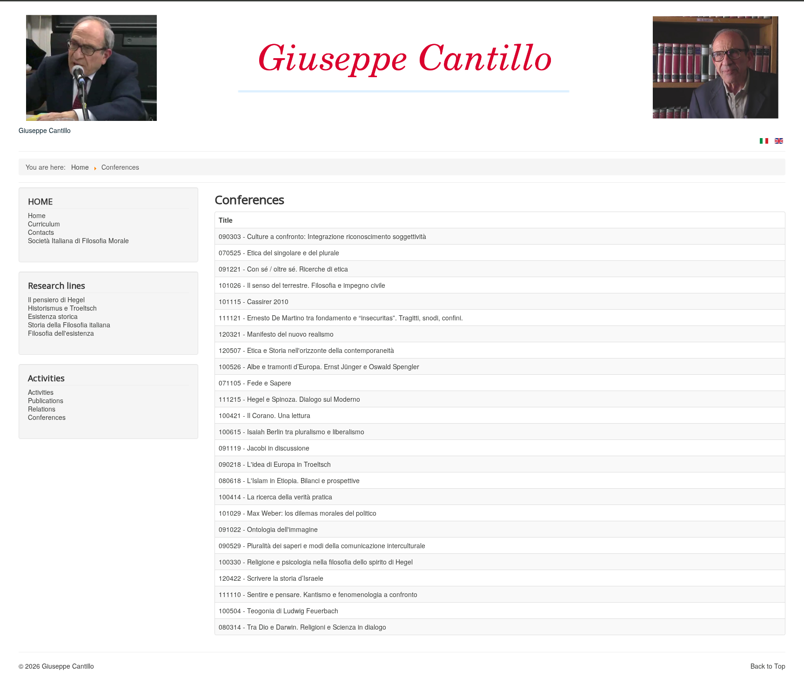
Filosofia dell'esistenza (61, 333)
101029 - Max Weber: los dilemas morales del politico (297, 513)
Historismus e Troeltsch (62, 308)
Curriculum (44, 223)
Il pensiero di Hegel (56, 299)
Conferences (47, 417)
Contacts (41, 232)
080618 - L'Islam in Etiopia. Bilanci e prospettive (289, 480)
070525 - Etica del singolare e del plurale (279, 252)
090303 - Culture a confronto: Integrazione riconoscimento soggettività (322, 236)
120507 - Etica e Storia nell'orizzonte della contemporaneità (306, 350)
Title (226, 220)
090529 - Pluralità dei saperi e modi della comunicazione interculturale (322, 545)
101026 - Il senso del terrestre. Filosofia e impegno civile (302, 285)
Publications (45, 400)
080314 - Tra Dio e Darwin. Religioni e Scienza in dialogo (302, 626)
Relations (41, 409)
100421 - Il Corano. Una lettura (264, 415)
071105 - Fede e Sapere (255, 382)
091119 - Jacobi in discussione (264, 447)
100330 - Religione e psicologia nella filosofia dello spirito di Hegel (316, 561)
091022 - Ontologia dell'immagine (268, 529)
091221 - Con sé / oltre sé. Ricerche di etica (283, 268)
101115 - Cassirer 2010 (253, 301)
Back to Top (767, 666)
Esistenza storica (53, 316)
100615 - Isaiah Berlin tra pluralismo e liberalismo (291, 431)
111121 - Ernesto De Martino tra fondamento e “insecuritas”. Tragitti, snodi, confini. (341, 317)
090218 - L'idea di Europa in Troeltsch (275, 464)
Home (37, 215)
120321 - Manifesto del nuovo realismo (276, 334)
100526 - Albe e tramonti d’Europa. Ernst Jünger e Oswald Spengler (319, 366)
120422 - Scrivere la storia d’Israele (271, 578)
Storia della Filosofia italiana (69, 324)
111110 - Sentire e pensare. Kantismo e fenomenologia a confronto (318, 594)
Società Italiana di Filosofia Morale (78, 240)
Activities (41, 392)
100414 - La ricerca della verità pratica (275, 496)
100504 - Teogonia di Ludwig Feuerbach (278, 610)
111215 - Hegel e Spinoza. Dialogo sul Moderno (289, 399)
